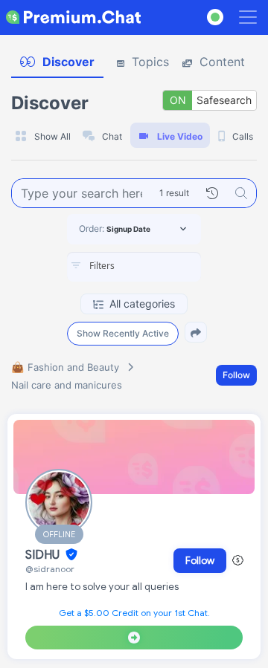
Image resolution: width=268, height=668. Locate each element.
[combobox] (134, 267)
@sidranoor (49, 568)
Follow (236, 374)
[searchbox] (156, 266)
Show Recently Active (123, 333)
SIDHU (44, 555)
